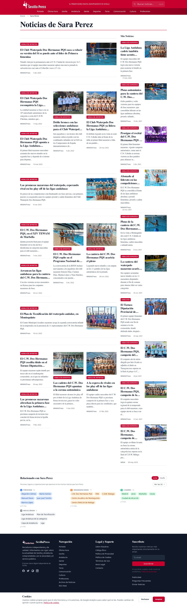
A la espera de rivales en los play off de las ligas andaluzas (101, 386)
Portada (40, 11)
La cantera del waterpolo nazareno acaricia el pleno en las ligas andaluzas (131, 268)
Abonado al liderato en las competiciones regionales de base (131, 181)
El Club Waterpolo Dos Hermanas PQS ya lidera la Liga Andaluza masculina (101, 127)
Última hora (53, 11)
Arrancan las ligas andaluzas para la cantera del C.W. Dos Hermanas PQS (35, 275)
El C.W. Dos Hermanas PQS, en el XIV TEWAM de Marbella (35, 233)
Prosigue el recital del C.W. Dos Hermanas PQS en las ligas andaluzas (131, 138)
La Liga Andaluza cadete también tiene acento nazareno (131, 52)
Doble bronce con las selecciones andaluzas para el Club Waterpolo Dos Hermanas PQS (67, 127)
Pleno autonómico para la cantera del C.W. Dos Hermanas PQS (131, 95)
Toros (107, 11)
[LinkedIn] (37, 571)
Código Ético (101, 550)
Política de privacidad (148, 572)
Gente (86, 11)
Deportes (97, 11)
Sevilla (64, 11)
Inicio (22, 16)
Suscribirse (148, 563)
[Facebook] (23, 571)
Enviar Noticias (138, 584)
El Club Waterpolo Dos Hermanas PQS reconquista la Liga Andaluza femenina (33, 103)
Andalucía (75, 11)
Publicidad (136, 577)
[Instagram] (32, 571)
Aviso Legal (100, 564)
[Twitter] (28, 571)
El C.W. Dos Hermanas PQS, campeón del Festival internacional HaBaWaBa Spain (131, 356)
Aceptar (158, 599)
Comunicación (120, 11)
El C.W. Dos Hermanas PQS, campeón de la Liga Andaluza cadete (130, 395)
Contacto (99, 568)
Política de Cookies (103, 557)
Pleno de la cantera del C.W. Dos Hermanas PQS (130, 226)
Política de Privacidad (105, 554)
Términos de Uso (103, 561)
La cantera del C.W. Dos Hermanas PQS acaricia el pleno (101, 257)
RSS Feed (63, 586)
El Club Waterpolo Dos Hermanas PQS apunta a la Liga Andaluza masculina (34, 144)
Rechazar (145, 599)
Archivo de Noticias (67, 582)
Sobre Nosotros (102, 546)
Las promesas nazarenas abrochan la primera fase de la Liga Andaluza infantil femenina (34, 404)
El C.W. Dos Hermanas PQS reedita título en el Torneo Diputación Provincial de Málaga (33, 363)
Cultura (133, 11)
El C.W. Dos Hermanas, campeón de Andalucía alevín (130, 436)
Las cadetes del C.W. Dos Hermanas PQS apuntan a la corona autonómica (68, 386)
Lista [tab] (155, 478)
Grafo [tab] (162, 478)
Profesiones (145, 11)
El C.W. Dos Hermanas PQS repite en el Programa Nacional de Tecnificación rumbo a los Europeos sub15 (68, 261)
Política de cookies (51, 602)
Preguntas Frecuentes (141, 581)
